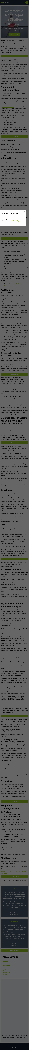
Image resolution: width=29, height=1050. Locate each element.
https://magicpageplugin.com (15, 221)
